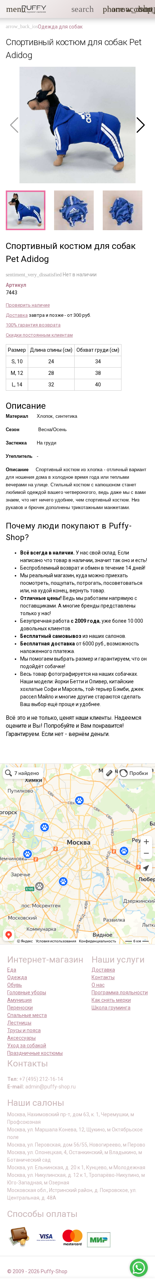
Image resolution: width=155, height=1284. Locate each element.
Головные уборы (26, 992)
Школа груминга (111, 1008)
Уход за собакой (26, 1045)
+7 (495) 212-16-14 (41, 1079)
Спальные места (27, 1015)
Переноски (20, 1008)
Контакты (103, 977)
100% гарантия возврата (33, 325)
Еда (11, 970)
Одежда (17, 977)
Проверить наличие (28, 305)
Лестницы (19, 1023)
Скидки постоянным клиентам (39, 335)
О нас (98, 985)
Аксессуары (21, 1038)
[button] (10, 9)
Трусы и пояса (24, 1030)
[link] (130, 9)
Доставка (17, 315)
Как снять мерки (111, 1000)
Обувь (14, 985)
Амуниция (19, 1000)
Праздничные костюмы (35, 1053)
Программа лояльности (120, 992)
